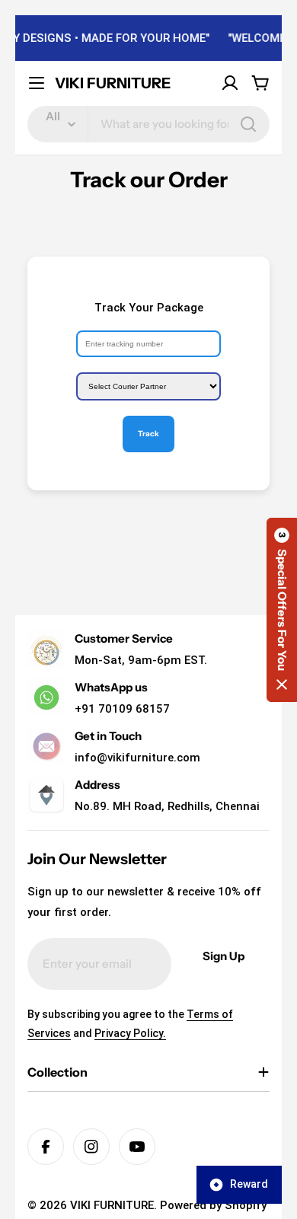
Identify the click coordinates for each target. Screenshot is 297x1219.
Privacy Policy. (130, 1033)
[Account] (230, 83)
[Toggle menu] (36, 83)
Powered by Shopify (213, 1205)
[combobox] (148, 124)
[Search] (248, 124)
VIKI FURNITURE (113, 83)
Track (148, 434)
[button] (282, 610)
